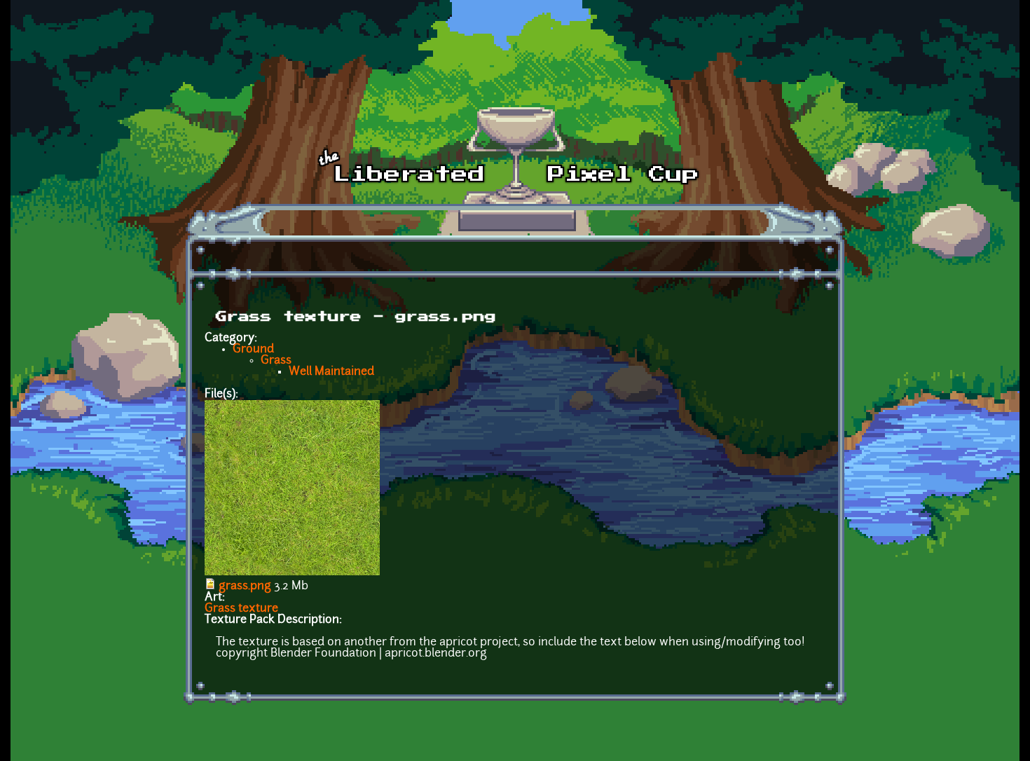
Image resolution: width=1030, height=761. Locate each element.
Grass (276, 360)
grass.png (245, 586)
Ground (253, 349)
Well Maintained (331, 372)
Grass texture (241, 609)
